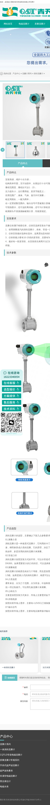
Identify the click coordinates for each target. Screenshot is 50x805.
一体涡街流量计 (7, 749)
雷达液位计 (5, 781)
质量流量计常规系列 (9, 760)
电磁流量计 (24, 24)
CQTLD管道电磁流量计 (11, 755)
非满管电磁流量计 (8, 776)
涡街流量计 (38, 73)
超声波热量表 (6, 771)
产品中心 (16, 73)
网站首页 (8, 24)
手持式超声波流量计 (9, 765)
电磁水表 (4, 786)
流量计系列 (27, 73)
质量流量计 (40, 24)
